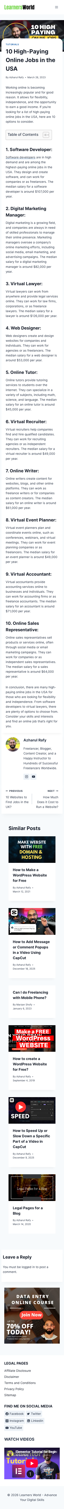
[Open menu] (56, 7)
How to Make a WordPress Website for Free (30, 875)
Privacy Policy (14, 1389)
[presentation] (32, 849)
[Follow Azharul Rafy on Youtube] (33, 777)
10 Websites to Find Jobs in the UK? (17, 799)
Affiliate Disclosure (17, 1370)
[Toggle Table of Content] (44, 135)
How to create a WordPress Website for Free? (30, 1064)
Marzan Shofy (24, 1004)
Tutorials (12, 44)
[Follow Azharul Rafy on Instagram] (26, 777)
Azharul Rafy (16, 77)
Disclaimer (11, 1377)
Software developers (20, 157)
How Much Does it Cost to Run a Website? (47, 799)
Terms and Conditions (20, 1383)
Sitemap (10, 1395)
